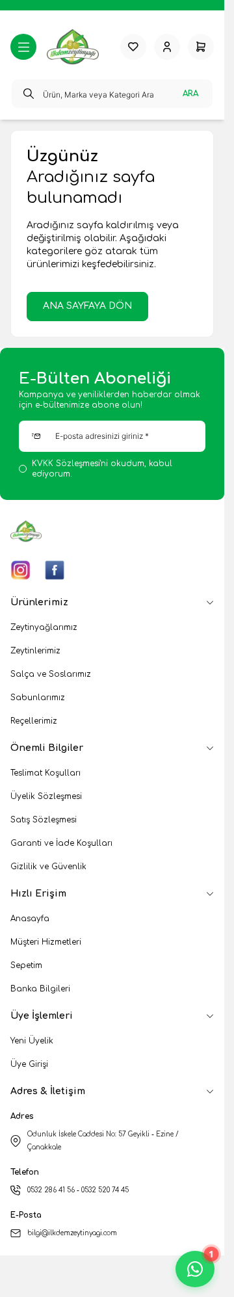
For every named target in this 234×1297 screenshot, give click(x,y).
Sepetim (26, 965)
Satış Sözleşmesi (43, 819)
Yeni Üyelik (31, 1040)
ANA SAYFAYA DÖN (87, 306)
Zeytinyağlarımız (43, 627)
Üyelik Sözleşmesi (46, 796)
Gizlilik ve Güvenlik (48, 866)
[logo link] (78, 47)
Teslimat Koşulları (45, 773)
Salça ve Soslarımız (50, 674)
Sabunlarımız (37, 697)
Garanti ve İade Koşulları (61, 843)
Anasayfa (29, 918)
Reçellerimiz (33, 721)
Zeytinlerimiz (35, 650)
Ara (190, 93)
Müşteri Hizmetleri (45, 942)
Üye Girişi (29, 1064)
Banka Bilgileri (40, 988)
